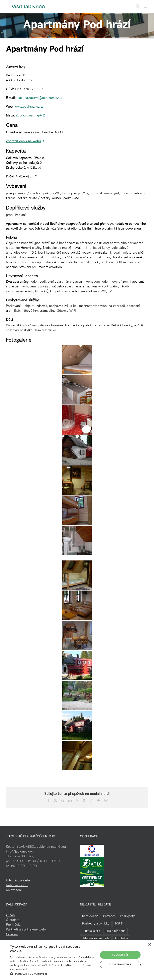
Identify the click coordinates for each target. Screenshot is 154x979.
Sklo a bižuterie (115, 931)
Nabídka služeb (17, 885)
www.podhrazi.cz (27, 106)
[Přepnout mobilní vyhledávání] (138, 6)
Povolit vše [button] (120, 954)
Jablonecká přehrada (95, 938)
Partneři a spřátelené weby (26, 929)
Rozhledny (121, 938)
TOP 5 (119, 923)
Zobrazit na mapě (29, 115)
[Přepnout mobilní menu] (146, 6)
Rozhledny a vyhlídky (95, 923)
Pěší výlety (127, 916)
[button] (53, 973)
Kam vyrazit (90, 916)
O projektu (13, 920)
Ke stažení (14, 890)
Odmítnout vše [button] (120, 964)
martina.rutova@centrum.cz (38, 98)
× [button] (149, 944)
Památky (109, 916)
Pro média (13, 924)
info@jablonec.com (20, 851)
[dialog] (77, 959)
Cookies (12, 934)
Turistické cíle (91, 931)
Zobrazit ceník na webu (23, 141)
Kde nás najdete (18, 880)
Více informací (18, 969)
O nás (10, 915)
